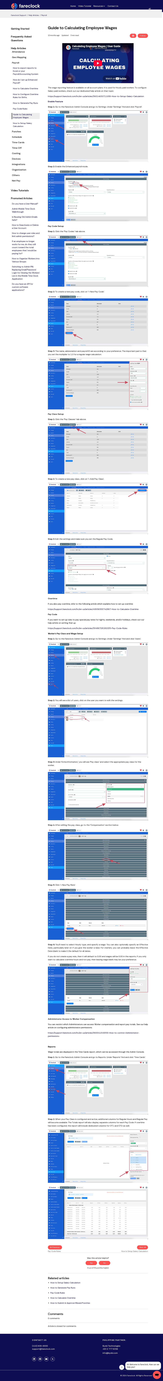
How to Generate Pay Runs (25, 103)
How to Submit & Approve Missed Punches (70, 1303)
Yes (91, 1263)
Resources (98, 6)
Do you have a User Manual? (25, 203)
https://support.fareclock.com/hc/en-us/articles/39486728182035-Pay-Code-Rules (87, 628)
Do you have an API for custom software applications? (22, 287)
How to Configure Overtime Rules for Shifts (25, 96)
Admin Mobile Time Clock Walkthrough (23, 210)
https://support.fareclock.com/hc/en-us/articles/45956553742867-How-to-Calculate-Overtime (93, 609)
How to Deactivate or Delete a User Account (25, 226)
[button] (149, 9)
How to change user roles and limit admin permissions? (26, 235)
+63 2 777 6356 (110, 1349)
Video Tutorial (84, 6)
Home (73, 6)
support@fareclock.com (43, 1349)
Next (142, 1247)
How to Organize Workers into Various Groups (26, 260)
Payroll (44, 15)
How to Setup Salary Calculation (22, 125)
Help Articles (34, 15)
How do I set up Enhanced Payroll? (25, 81)
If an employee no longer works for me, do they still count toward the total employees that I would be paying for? (24, 247)
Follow (143, 36)
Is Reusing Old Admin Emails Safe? (24, 218)
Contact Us (113, 6)
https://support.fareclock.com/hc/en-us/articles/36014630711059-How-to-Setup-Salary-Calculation (96, 96)
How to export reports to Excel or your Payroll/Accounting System (25, 71)
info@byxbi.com (110, 1353)
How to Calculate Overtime (25, 88)
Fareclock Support (18, 15)
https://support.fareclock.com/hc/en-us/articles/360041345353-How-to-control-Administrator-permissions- (93, 1034)
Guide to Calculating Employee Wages (22, 116)
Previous (55, 1247)
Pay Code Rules (20, 108)
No (104, 1263)
